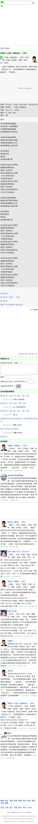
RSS (25, 807)
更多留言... (5, 436)
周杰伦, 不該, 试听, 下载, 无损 (14, 403)
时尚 (24, 800)
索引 (20, 807)
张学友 (5, 301)
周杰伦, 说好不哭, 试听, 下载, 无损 (16, 396)
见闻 (2, 803)
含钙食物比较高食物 (10, 429)
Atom (30, 807)
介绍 (6, 807)
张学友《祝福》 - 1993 (11, 297)
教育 (15, 800)
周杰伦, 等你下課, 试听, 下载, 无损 (16, 411)
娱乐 (7, 48)
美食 (33, 800)
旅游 (20, 800)
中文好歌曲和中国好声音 (13, 305)
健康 (2, 800)
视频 (6, 803)
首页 (2, 48)
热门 (11, 807)
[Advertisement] (19, 27)
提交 (18, 386)
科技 (29, 800)
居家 (11, 800)
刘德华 (5, 293)
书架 (15, 807)
